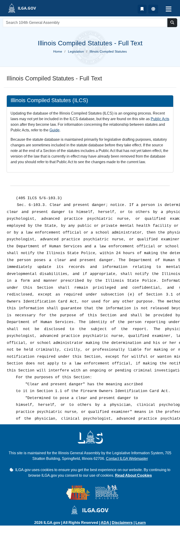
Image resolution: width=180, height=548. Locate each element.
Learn (140, 523)
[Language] (153, 9)
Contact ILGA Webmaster (127, 459)
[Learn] (142, 9)
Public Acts (160, 119)
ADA (105, 523)
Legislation (76, 51)
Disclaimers (122, 523)
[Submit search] (172, 22)
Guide (54, 130)
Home (57, 51)
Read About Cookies (133, 475)
